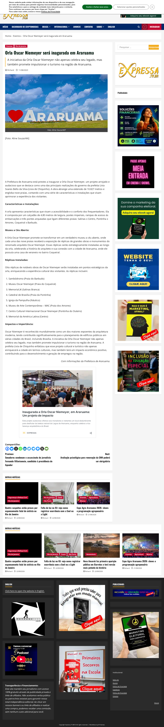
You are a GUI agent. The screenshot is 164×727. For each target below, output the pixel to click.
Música (82, 501)
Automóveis (91, 554)
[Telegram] (33, 449)
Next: (85, 457)
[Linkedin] (25, 449)
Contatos (88, 26)
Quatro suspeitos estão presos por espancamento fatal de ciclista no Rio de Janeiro (21, 511)
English (111, 26)
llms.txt (156, 703)
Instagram (155, 26)
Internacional (61, 26)
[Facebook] (7, 449)
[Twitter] (29, 449)
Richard (10, 70)
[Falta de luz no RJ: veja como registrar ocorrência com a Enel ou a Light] (57, 493)
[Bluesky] (12, 449)
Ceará (60, 497)
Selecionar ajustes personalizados (131, 7)
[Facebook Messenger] (38, 449)
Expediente (116, 690)
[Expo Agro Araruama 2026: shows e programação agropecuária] (93, 493)
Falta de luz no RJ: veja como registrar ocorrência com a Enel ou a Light (57, 511)
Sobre (99, 26)
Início (5, 26)
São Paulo (48, 501)
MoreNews (92, 725)
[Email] (46, 449)
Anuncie (77, 26)
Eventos (9, 46)
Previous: (28, 459)
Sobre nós (116, 680)
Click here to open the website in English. (24, 591)
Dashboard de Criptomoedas (25, 26)
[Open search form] (139, 26)
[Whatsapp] (20, 449)
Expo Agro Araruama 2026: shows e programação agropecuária (93, 509)
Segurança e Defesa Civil (17, 497)
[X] (42, 449)
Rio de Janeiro (21, 46)
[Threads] (16, 449)
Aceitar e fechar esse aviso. (97, 7)
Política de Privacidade (120, 686)
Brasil (45, 26)
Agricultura (93, 497)
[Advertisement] (57, 162)
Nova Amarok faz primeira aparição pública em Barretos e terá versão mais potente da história (99, 564)
